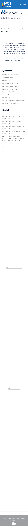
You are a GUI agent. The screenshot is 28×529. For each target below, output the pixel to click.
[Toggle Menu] (25, 4)
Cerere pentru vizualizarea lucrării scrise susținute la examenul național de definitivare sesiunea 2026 (13, 138)
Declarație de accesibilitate (10, 103)
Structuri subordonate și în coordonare (13, 100)
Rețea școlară (6, 97)
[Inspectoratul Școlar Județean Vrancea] (6, 4)
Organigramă (6, 80)
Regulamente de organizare (10, 75)
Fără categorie (5, 18)
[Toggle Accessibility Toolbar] (3, 11)
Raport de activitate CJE (9, 89)
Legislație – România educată (11, 92)
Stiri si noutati (15, 18)
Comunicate (5, 95)
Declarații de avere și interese (11, 83)
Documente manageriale (9, 86)
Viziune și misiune (7, 77)
